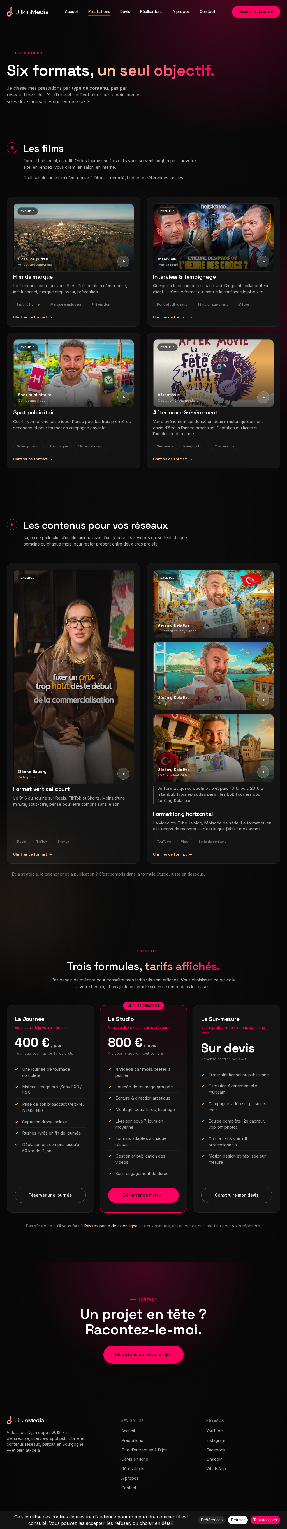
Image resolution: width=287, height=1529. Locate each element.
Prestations (99, 11)
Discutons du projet (256, 11)
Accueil (71, 11)
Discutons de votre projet (143, 1354)
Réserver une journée (50, 1195)
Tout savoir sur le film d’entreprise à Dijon (63, 178)
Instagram (215, 1440)
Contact (208, 11)
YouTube (214, 1430)
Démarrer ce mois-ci (143, 1195)
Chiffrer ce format (30, 317)
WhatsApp (216, 1468)
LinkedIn (214, 1459)
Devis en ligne (134, 1459)
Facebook (216, 1449)
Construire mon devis (236, 1195)
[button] (73, 237)
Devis (125, 11)
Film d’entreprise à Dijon (144, 1449)
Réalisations (151, 11)
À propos (181, 11)
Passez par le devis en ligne (111, 1225)
